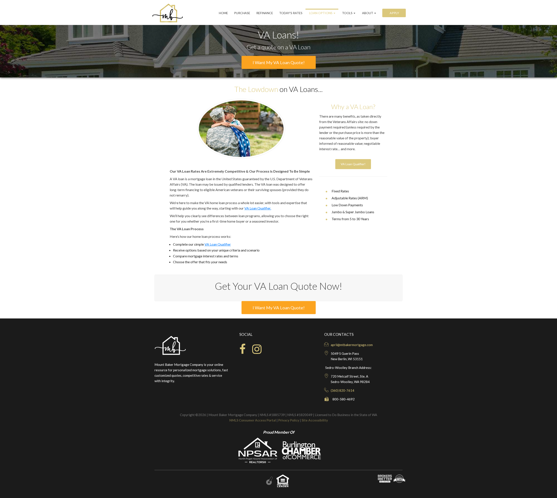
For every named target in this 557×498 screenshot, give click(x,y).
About (367, 13)
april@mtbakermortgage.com (352, 345)
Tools (347, 13)
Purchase (242, 13)
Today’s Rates (290, 13)
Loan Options (321, 13)
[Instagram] (257, 352)
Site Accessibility (315, 420)
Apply (394, 13)
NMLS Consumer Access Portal (252, 420)
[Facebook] (242, 352)
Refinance (264, 13)
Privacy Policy (288, 420)
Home (223, 13)
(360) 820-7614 (342, 390)
